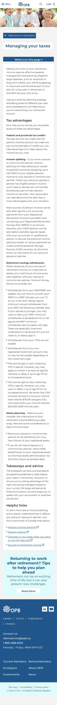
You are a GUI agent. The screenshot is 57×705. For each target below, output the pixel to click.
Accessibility (26, 687)
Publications (35, 618)
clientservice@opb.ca (17, 638)
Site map (13, 687)
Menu (7, 4)
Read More (31, 591)
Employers (10, 667)
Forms (20, 618)
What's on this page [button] (28, 59)
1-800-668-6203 (13, 642)
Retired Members (39, 661)
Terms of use (15, 690)
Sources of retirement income (26, 545)
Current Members (14, 661)
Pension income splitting (23, 527)
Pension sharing (18, 532)
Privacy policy (41, 687)
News (32, 674)
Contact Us (10, 633)
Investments (11, 674)
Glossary (10, 623)
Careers (7, 618)
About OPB (35, 667)
